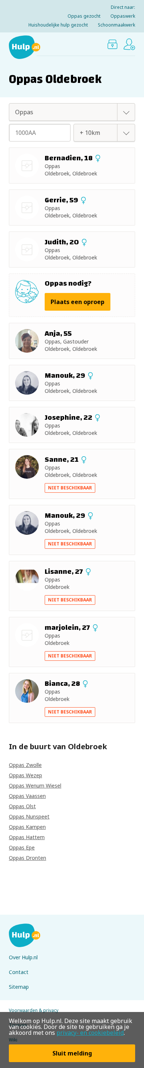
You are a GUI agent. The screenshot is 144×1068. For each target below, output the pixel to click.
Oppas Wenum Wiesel (35, 785)
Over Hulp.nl (23, 957)
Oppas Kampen (27, 826)
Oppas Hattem (27, 837)
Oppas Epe (22, 847)
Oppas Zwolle (25, 764)
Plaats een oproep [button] (77, 302)
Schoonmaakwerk (116, 25)
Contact (18, 971)
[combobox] (64, 112)
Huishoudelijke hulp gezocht (58, 25)
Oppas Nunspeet (29, 816)
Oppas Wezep (25, 775)
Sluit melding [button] (72, 1053)
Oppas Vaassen (27, 795)
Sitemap (19, 986)
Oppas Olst (22, 806)
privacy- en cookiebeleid (90, 1033)
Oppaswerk (122, 16)
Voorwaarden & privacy (33, 1010)
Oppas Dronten (27, 857)
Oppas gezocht (84, 16)
